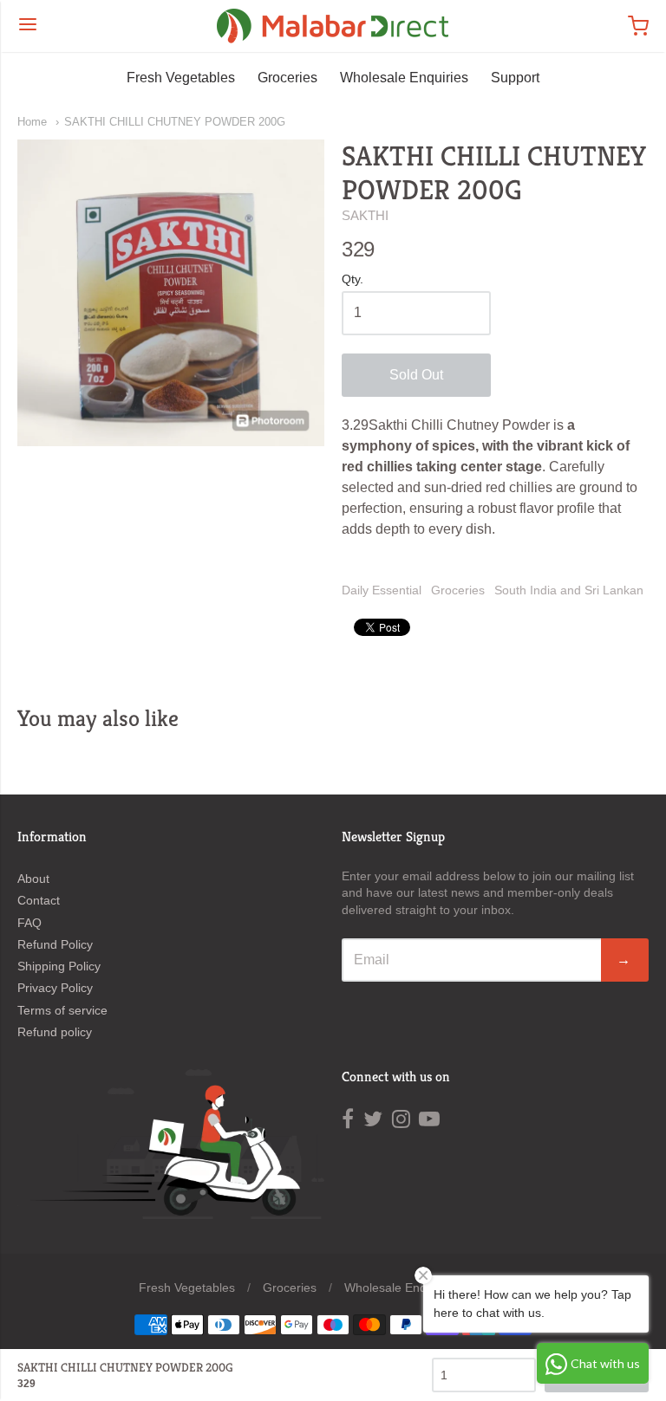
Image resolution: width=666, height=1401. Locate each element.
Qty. (352, 279)
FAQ (29, 923)
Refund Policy (55, 944)
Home (32, 121)
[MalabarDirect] (332, 26)
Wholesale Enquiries (404, 77)
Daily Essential (381, 590)
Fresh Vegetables (181, 77)
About (33, 878)
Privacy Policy (55, 988)
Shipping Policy (59, 966)
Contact (38, 900)
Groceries (287, 77)
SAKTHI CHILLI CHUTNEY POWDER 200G (174, 121)
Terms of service (62, 1010)
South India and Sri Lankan (568, 590)
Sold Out (416, 374)
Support (515, 77)
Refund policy (54, 1032)
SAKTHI (365, 215)
